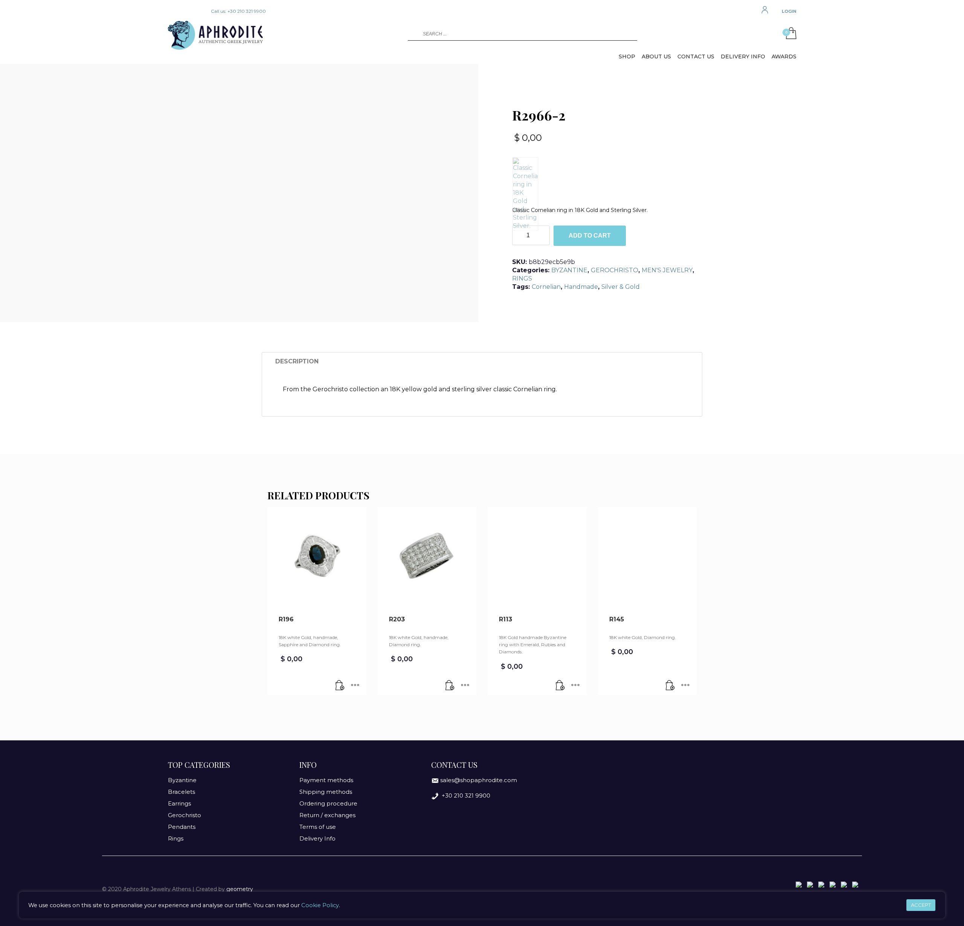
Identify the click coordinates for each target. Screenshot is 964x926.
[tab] (297, 361)
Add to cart (590, 235)
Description (297, 361)
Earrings (179, 803)
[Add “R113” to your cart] (560, 685)
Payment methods (326, 780)
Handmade (581, 286)
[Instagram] (184, 11)
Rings (175, 838)
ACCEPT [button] (921, 905)
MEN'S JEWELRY (667, 270)
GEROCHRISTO (614, 270)
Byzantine (182, 780)
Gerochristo (184, 815)
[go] (412, 33)
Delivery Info (317, 838)
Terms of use (317, 826)
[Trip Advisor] (195, 11)
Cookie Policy (320, 905)
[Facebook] (173, 11)
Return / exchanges (327, 815)
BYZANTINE (569, 270)
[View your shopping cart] (789, 33)
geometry (239, 889)
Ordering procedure (328, 803)
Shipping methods (325, 791)
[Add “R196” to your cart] (340, 685)
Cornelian (546, 286)
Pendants (181, 826)
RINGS (522, 278)
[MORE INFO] (355, 685)
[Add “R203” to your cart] (450, 685)
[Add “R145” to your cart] (670, 685)
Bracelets (181, 791)
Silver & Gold (620, 286)
